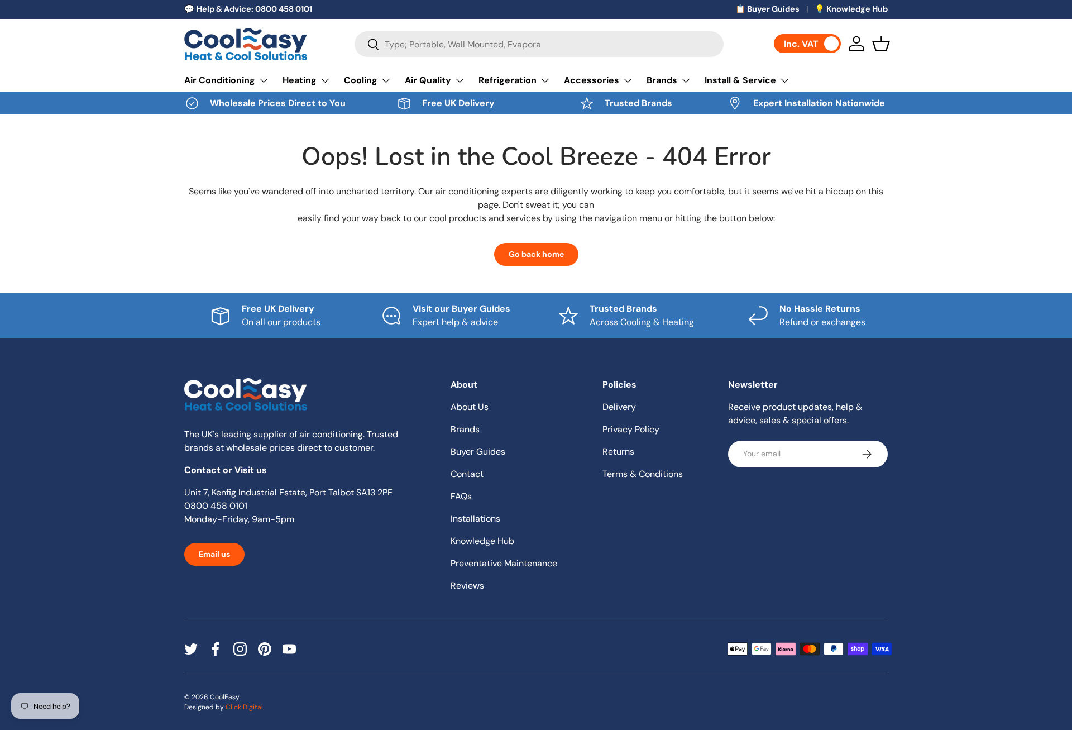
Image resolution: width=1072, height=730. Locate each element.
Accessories (591, 80)
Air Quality (428, 80)
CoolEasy (224, 697)
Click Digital (244, 707)
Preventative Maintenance (504, 563)
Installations (475, 518)
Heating (300, 80)
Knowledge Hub (482, 541)
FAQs (461, 496)
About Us (470, 407)
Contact (467, 474)
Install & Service (740, 80)
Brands (662, 80)
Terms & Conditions (642, 474)
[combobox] (539, 44)
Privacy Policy (630, 429)
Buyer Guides (478, 451)
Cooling (360, 80)
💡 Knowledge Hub (851, 9)
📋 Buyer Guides (767, 9)
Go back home (536, 254)
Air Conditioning (219, 80)
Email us (214, 554)
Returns (618, 451)
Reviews (467, 585)
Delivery (619, 407)
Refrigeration (507, 80)
